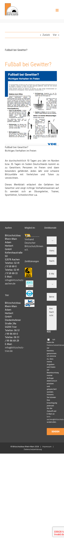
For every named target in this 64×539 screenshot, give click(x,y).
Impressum (47, 446)
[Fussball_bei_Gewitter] (32, 72)
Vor (55, 35)
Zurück (46, 35)
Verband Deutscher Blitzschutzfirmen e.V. (34, 245)
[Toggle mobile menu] (57, 10)
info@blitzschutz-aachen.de (14, 282)
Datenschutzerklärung (33, 449)
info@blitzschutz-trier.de (14, 349)
